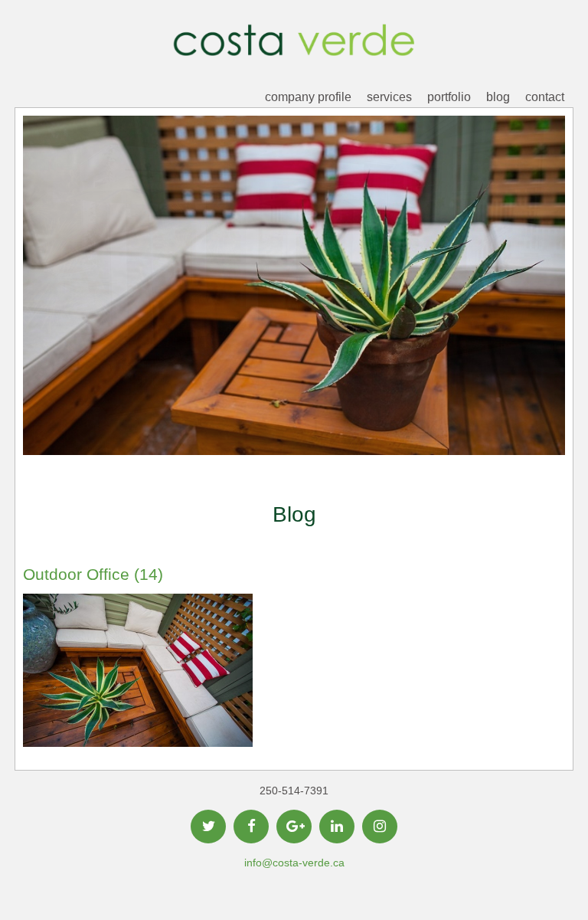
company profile (308, 96)
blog (498, 96)
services (389, 96)
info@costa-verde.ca (294, 862)
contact (544, 96)
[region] (294, 309)
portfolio (449, 96)
